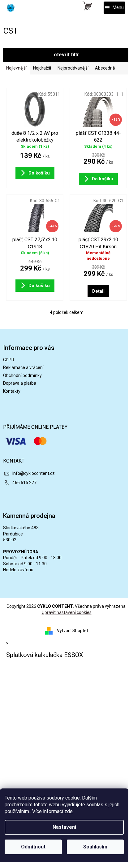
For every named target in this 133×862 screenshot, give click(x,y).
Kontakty (11, 391)
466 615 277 (24, 482)
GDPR (8, 359)
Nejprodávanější (73, 68)
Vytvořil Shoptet (72, 630)
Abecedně (105, 68)
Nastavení (64, 827)
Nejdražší (42, 68)
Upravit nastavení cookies (67, 612)
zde (68, 811)
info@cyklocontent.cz (33, 473)
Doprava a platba (19, 383)
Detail (98, 291)
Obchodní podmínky (22, 375)
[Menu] (114, 8)
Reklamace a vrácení (23, 367)
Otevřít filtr (66, 55)
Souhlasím (95, 847)
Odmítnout (33, 847)
